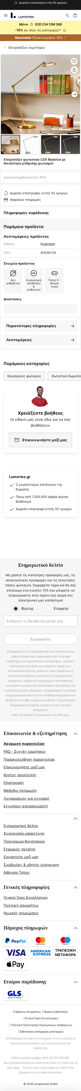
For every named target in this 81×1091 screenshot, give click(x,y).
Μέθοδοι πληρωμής (20, 790)
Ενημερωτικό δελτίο (21, 825)
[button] (10, 144)
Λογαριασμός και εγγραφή (26, 798)
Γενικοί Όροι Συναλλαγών (26, 897)
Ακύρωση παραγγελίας (24, 743)
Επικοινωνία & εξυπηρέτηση (35, 733)
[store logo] (25, 15)
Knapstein (47, 244)
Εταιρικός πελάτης (20, 849)
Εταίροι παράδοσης (25, 982)
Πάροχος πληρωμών (26, 928)
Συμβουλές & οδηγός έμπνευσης (31, 864)
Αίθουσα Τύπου (16, 872)
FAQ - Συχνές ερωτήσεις (25, 751)
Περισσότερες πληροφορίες (31, 326)
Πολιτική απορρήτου (21, 905)
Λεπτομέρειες (19, 339)
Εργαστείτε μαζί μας (21, 856)
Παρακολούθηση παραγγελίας (29, 759)
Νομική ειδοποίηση (56, 1012)
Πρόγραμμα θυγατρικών (24, 841)
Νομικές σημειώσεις (21, 913)
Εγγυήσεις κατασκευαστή (26, 806)
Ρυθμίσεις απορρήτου (27, 1012)
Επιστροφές (14, 782)
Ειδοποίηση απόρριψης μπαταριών (42, 1031)
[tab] (40, 770)
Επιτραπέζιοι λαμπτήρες (27, 47)
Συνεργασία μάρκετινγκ (24, 833)
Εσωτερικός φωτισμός (24, 376)
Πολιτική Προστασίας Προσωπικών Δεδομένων (41, 1025)
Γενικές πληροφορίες (27, 887)
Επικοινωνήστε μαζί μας (24, 767)
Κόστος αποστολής (20, 774)
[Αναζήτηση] (67, 15)
